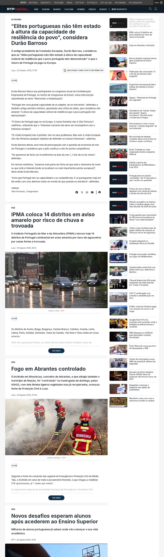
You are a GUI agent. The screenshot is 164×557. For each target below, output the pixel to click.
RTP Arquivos (135, 3)
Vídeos (92, 9)
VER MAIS (56, 351)
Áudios (103, 9)
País (36, 9)
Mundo (57, 9)
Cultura (68, 9)
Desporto (46, 3)
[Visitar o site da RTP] (23, 2)
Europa (46, 9)
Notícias (33, 3)
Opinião (81, 9)
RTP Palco (92, 3)
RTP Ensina (120, 3)
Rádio (69, 3)
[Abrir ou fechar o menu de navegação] (155, 9)
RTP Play (79, 3)
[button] (151, 9)
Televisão (59, 3)
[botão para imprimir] (99, 193)
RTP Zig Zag (106, 3)
